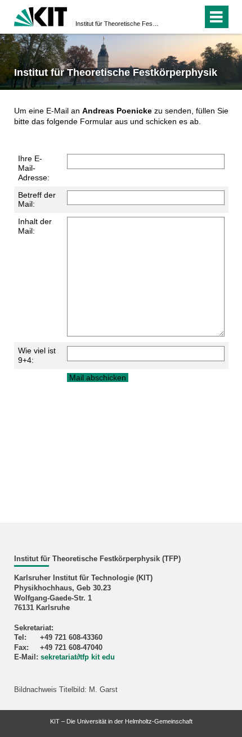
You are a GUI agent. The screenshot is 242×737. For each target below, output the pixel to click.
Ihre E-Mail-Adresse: (34, 168)
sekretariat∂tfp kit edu (78, 657)
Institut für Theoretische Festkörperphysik (117, 23)
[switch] (173, 17)
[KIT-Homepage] (41, 15)
